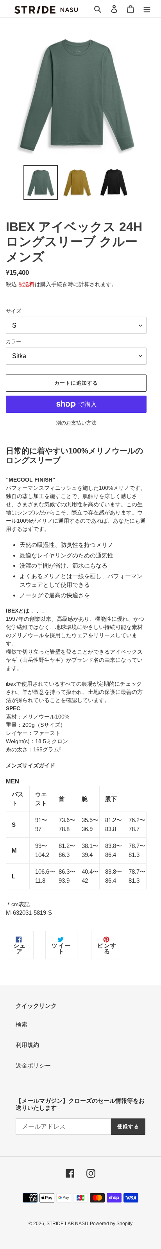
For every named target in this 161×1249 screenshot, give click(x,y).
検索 (21, 1024)
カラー (13, 341)
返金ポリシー (33, 1065)
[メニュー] (147, 8)
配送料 (26, 284)
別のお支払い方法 (76, 423)
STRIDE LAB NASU (67, 1223)
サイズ (13, 311)
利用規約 (27, 1044)
